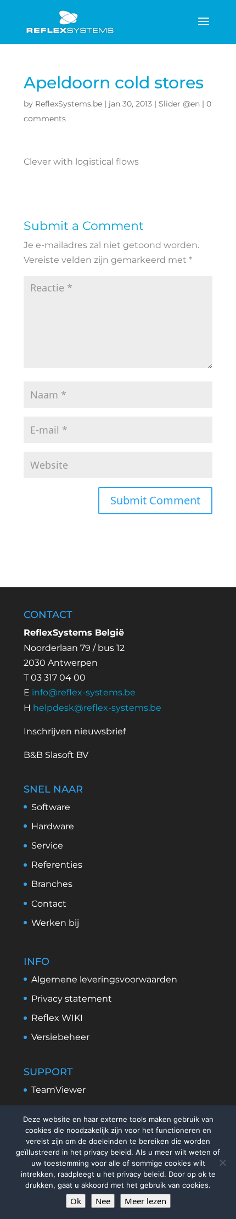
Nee (102, 1200)
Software (50, 807)
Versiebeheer (60, 1037)
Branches (51, 884)
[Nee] (222, 1162)
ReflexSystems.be (68, 104)
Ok (75, 1200)
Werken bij (55, 923)
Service (47, 845)
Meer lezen (145, 1200)
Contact (48, 903)
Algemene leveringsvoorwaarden (104, 979)
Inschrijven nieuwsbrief (75, 731)
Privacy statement (71, 998)
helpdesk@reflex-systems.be (97, 708)
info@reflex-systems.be (84, 692)
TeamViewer (58, 1090)
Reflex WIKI (57, 1018)
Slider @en (179, 104)
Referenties (56, 865)
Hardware (52, 826)
